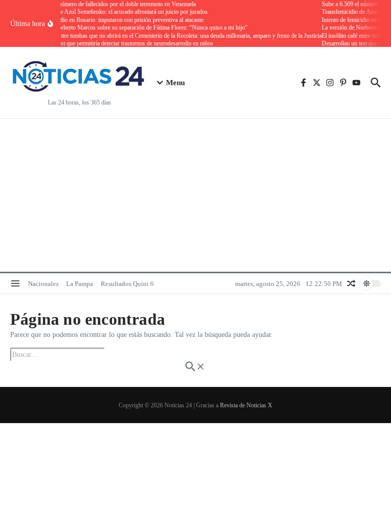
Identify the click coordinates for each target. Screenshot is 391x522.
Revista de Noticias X (246, 405)
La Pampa (79, 284)
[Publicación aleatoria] (351, 283)
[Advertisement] (195, 195)
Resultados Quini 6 (127, 284)
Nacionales (43, 284)
